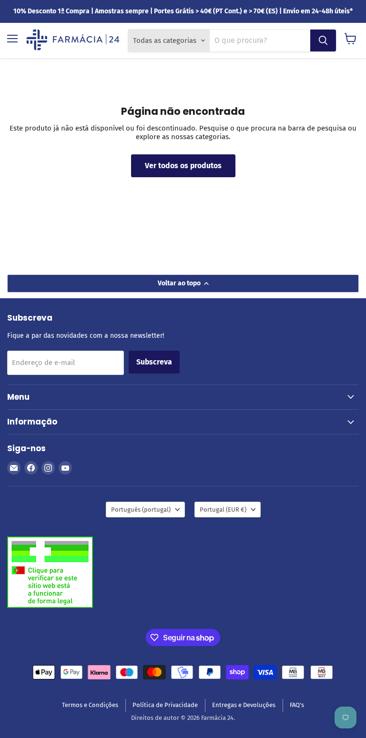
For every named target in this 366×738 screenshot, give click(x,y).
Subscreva (154, 361)
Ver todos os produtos (183, 165)
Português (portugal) (141, 509)
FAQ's (297, 704)
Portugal (223, 509)
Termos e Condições (90, 704)
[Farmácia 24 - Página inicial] (73, 40)
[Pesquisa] (323, 40)
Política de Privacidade (165, 704)
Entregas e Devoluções (243, 704)
